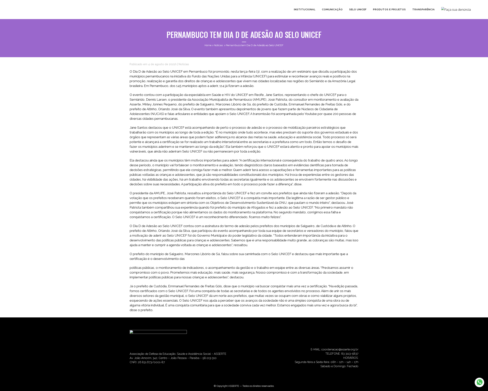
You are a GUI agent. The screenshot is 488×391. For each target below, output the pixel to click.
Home (208, 45)
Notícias (218, 45)
